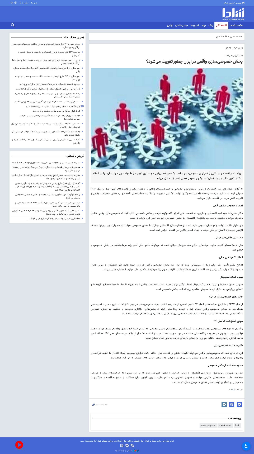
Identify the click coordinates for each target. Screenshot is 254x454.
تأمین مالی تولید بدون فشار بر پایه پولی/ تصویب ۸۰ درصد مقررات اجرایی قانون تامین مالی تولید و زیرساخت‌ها (46, 212)
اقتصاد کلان (221, 25)
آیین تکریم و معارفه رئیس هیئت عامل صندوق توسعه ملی (53, 106)
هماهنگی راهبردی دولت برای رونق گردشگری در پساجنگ (55, 218)
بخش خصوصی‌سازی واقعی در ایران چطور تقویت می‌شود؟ (194, 62)
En (12, 3)
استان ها (195, 25)
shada (218, 14)
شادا (237, 425)
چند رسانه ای (181, 25)
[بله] (127, 445)
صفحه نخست (236, 25)
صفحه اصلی (236, 36)
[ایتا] (121, 445)
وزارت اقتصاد (225, 425)
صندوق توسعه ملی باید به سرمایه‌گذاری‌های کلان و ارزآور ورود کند (50, 84)
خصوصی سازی (208, 425)
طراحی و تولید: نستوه (124, 450)
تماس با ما (24, 3)
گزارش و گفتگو (75, 156)
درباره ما (34, 3)
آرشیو (169, 25)
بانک (211, 25)
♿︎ (246, 446)
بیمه (203, 25)
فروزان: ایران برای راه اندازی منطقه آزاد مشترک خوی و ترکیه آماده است (48, 89)
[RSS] (132, 445)
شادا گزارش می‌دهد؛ (234, 55)
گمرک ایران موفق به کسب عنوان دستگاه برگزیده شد (56, 111)
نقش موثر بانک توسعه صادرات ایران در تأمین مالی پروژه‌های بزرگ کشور (47, 101)
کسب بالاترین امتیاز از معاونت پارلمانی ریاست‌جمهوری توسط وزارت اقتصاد (46, 162)
